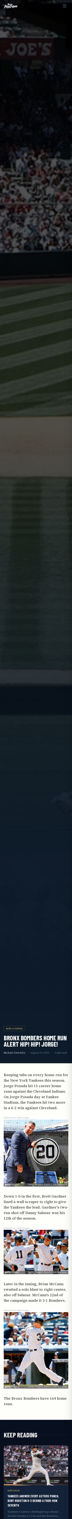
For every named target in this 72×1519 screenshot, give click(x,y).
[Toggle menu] (64, 6)
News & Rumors (14, 1028)
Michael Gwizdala (14, 1052)
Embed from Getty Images (17, 1118)
